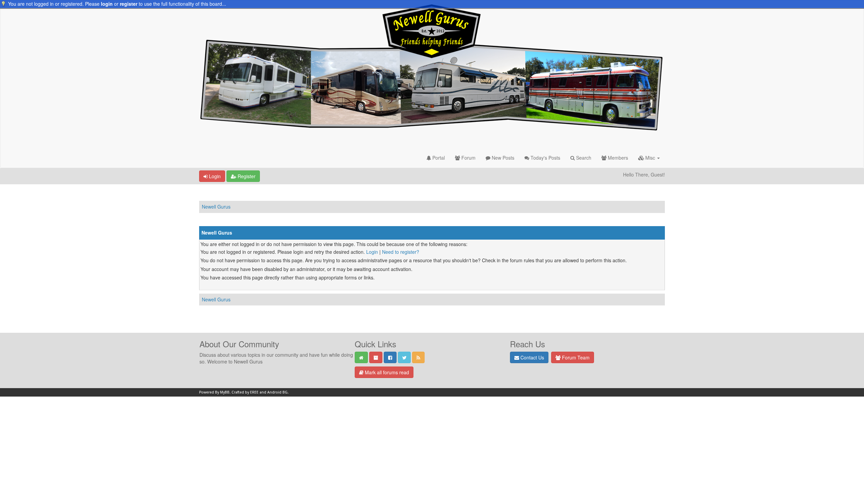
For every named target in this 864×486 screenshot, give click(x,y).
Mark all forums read (386, 372)
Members (617, 157)
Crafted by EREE (245, 392)
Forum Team (575, 357)
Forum (468, 157)
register (128, 3)
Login (214, 176)
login (107, 3)
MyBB (225, 392)
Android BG (277, 392)
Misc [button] (650, 157)
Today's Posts (544, 157)
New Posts (502, 157)
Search (583, 157)
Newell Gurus (216, 206)
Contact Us (531, 357)
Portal (438, 157)
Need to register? (400, 251)
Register (245, 176)
